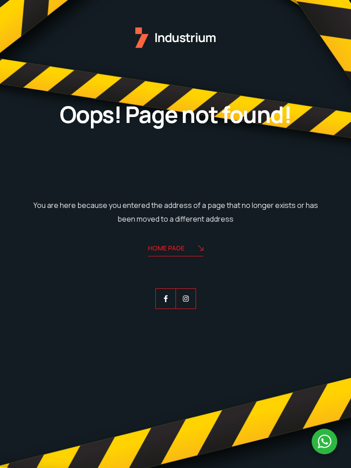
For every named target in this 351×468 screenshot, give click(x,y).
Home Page (166, 248)
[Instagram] (186, 298)
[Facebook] (166, 298)
